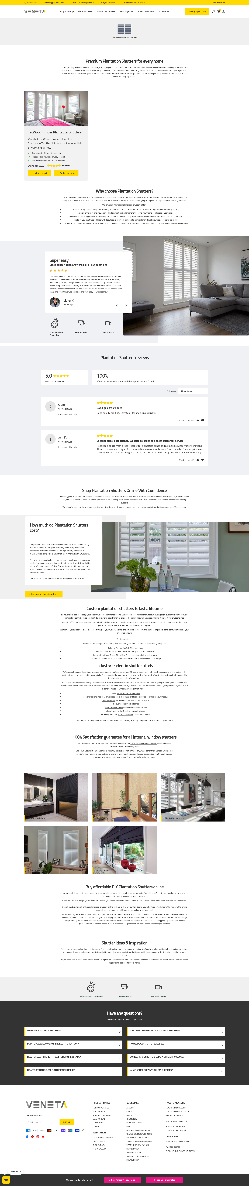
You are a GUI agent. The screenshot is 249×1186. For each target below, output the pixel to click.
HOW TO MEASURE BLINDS (176, 1107)
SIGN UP (66, 1122)
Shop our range (67, 11)
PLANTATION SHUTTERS (102, 1115)
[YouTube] (43, 1136)
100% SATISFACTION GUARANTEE (139, 1141)
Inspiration (164, 11)
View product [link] (41, 173)
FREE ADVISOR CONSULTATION (138, 1130)
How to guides (126, 11)
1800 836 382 (32, 2)
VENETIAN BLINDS (99, 1119)
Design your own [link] (67, 173)
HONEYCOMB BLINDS (101, 1107)
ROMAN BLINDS (99, 1122)
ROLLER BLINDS (99, 1111)
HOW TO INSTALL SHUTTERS (177, 1130)
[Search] (213, 11)
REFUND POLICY (132, 1148)
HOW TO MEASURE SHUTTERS (177, 1111)
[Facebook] (27, 1136)
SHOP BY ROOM (99, 1145)
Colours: (111, 647)
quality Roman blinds (114, 707)
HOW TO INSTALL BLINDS (175, 1126)
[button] (58, 165)
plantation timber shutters (128, 693)
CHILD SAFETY (131, 1119)
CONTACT (129, 1115)
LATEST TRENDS (99, 1141)
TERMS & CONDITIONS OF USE (138, 1156)
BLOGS (129, 1111)
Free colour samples (106, 11)
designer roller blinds (92, 696)
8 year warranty (108, 2)
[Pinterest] (32, 1136)
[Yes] (197, 420)
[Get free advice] (218, 2)
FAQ (128, 1126)
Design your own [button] (198, 11)
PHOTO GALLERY (99, 1148)
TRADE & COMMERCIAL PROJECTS (139, 1134)
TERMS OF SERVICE (133, 1152)
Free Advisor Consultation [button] (123, 1179)
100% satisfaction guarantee (83, 2)
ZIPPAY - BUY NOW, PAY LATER (138, 1145)
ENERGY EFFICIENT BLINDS (103, 1137)
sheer (127, 696)
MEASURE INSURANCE (174, 1115)
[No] (202, 420)
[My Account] (223, 11)
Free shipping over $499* (54, 2)
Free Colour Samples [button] (165, 1179)
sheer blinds (111, 710)
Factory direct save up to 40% (134, 2)
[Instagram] (37, 1136)
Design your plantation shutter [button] (45, 594)
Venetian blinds (108, 700)
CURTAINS (97, 1126)
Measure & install (146, 11)
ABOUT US (130, 1107)
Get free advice (85, 11)
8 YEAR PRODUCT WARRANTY (137, 1137)
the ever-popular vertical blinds (125, 703)
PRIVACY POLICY (132, 1160)
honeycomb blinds (125, 714)
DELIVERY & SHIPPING (134, 1122)
